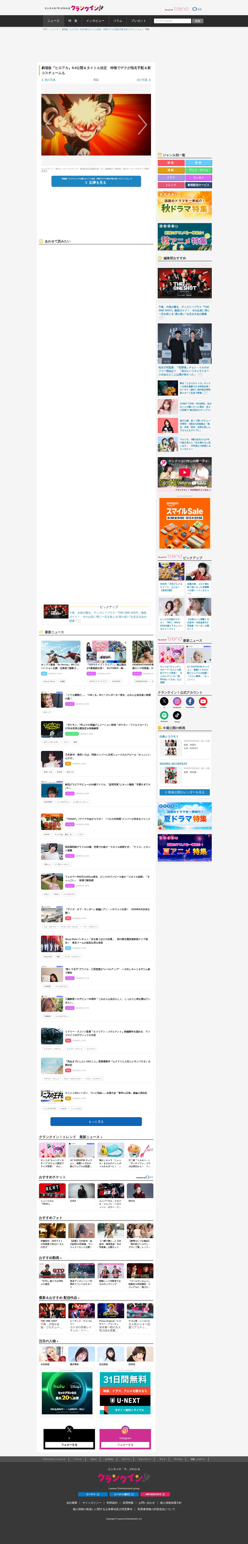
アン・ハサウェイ (90, 927)
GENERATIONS (141, 681)
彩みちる (70, 772)
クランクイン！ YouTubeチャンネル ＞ (193, 490)
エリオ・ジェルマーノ (93, 1079)
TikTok (56, 894)
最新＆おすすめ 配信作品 (59, 1297)
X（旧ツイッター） (81, 802)
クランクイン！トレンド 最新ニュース (70, 1137)
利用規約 (112, 1502)
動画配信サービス (198, 184)
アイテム (178, 1459)
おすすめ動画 (50, 1257)
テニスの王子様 (50, 1108)
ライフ (162, 1459)
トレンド (171, 184)
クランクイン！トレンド (54, 1459)
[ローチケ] (197, 9)
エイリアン (91, 1049)
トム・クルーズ (50, 927)
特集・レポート (198, 1459)
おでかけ (109, 1459)
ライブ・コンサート (72, 956)
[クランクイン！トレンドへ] (176, 9)
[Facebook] (190, 701)
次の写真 (142, 79)
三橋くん (47, 864)
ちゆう (46, 894)
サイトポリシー (91, 1502)
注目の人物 (48, 1341)
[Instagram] (177, 701)
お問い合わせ (147, 1502)
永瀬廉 (62, 681)
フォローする (69, 1444)
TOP (44, 29)
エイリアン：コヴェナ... (53, 1049)
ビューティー (145, 1459)
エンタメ (198, 177)
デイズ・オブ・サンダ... (69, 927)
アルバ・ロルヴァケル (72, 1079)
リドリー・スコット (74, 1049)
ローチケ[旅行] (122, 1494)
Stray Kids (48, 956)
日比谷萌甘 (48, 802)
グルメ (94, 1459)
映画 (75, 742)
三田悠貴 (47, 986)
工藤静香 (47, 1016)
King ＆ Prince (49, 681)
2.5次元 (63, 1108)
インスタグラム (63, 802)
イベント (78, 1459)
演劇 (171, 170)
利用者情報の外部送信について (156, 1509)
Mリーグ (47, 712)
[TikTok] (177, 715)
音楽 (58, 956)
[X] (164, 701)
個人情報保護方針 (171, 1502)
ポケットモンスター (51, 742)
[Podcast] (164, 715)
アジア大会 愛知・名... (64, 834)
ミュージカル (76, 1108)
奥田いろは (48, 772)
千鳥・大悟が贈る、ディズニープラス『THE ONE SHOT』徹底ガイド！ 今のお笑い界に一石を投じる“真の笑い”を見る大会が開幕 (108, 616)
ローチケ (91, 1494)
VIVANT (47, 834)
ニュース (53, 29)
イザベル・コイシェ (51, 1079)
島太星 (59, 772)
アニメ (66, 742)
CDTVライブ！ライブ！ (98, 681)
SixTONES (116, 681)
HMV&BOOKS (153, 1494)
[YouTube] (203, 701)
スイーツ (126, 1459)
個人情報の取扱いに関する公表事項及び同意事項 (102, 1509)
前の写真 (50, 79)
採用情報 (128, 1502)
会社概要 (71, 1502)
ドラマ (80, 834)
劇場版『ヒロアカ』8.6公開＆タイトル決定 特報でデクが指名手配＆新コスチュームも (101, 29)
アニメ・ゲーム (198, 170)
